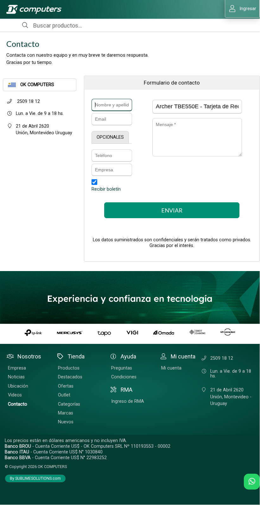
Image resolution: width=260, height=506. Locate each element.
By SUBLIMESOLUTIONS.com (35, 478)
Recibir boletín (106, 189)
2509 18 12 (28, 101)
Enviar (171, 210)
